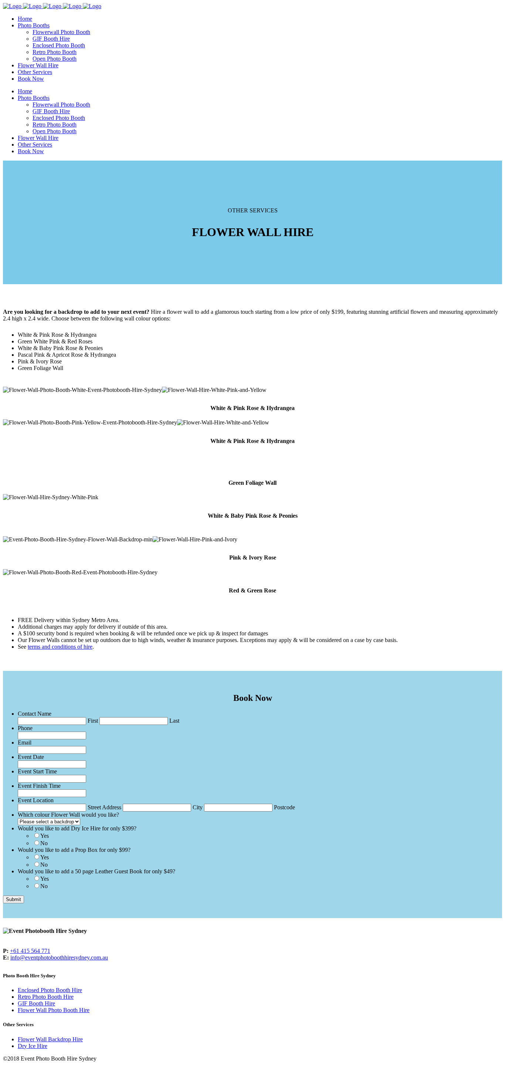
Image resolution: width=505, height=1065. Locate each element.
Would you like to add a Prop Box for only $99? (74, 850)
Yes (44, 836)
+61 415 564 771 (30, 951)
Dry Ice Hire (32, 1046)
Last (174, 721)
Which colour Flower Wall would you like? (68, 815)
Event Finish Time (39, 786)
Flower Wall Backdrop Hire (50, 1039)
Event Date (31, 757)
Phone (25, 728)
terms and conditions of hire (60, 647)
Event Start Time (37, 771)
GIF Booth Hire (36, 1003)
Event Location (36, 800)
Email (24, 742)
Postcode (284, 807)
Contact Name (34, 713)
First (93, 721)
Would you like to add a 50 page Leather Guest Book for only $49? (96, 871)
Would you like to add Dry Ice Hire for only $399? (77, 828)
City (198, 807)
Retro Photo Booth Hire (46, 997)
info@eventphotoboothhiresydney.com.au (59, 957)
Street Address (104, 807)
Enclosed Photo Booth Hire (50, 990)
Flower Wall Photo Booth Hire (53, 1010)
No (44, 843)
